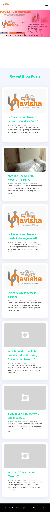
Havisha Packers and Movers (18, 125)
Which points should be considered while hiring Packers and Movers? (22, 355)
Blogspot (19, 508)
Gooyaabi (41, 508)
